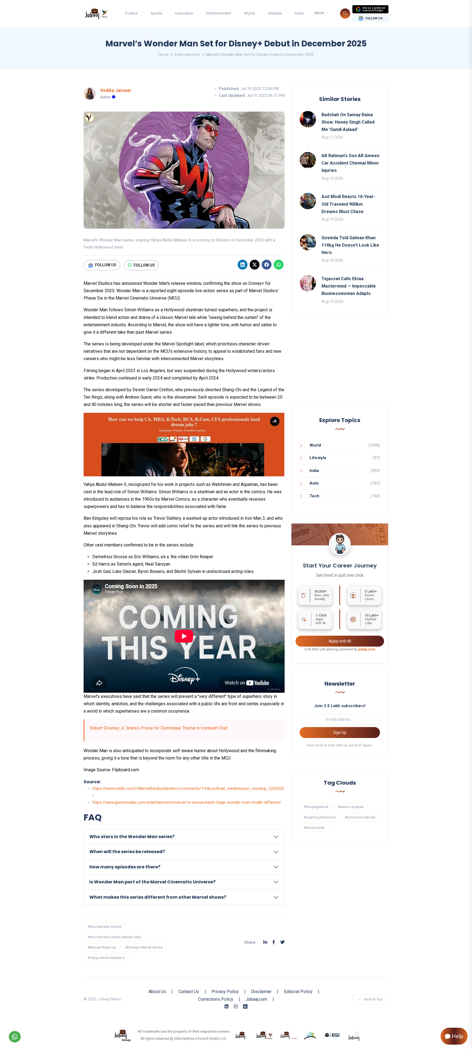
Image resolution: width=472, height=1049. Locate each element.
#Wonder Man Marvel (104, 927)
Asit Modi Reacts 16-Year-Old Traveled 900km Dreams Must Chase (348, 204)
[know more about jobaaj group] (122, 1034)
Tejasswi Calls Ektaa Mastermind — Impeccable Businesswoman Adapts (348, 286)
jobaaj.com (366, 649)
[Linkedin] (242, 265)
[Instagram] (236, 1006)
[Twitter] (282, 942)
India (299, 13)
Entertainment (218, 13)
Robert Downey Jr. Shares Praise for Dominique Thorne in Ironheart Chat (158, 728)
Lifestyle (275, 13)
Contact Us (188, 991)
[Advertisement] (339, 366)
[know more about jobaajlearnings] (288, 1034)
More (319, 13)
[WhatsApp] (279, 265)
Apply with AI (340, 641)
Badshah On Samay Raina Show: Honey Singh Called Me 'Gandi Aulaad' (347, 122)
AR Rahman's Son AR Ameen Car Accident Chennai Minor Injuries (350, 163)
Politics (131, 13)
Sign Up (339, 732)
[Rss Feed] (245, 1006)
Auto (314, 483)
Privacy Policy (225, 991)
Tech (314, 496)
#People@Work (316, 807)
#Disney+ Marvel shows (144, 947)
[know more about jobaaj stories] (264, 1034)
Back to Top (373, 999)
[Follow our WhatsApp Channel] (15, 1036)
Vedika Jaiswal (115, 90)
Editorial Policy (298, 991)
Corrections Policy (215, 999)
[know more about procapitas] (310, 1034)
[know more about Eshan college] (332, 1034)
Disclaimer (261, 991)
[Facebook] (267, 265)
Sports (156, 13)
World (249, 13)
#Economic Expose (360, 817)
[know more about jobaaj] (240, 1034)
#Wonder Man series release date (114, 937)
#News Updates (351, 807)
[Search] (345, 13)
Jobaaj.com (256, 999)
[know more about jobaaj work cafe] (354, 1034)
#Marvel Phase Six (102, 947)
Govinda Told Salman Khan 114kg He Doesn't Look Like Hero (350, 245)
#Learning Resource (319, 817)
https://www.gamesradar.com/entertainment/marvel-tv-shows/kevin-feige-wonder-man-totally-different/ (186, 802)
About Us (157, 991)
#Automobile (314, 828)
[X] (254, 265)
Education (184, 13)
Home (163, 54)
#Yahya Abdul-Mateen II (106, 958)
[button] (184, 836)
